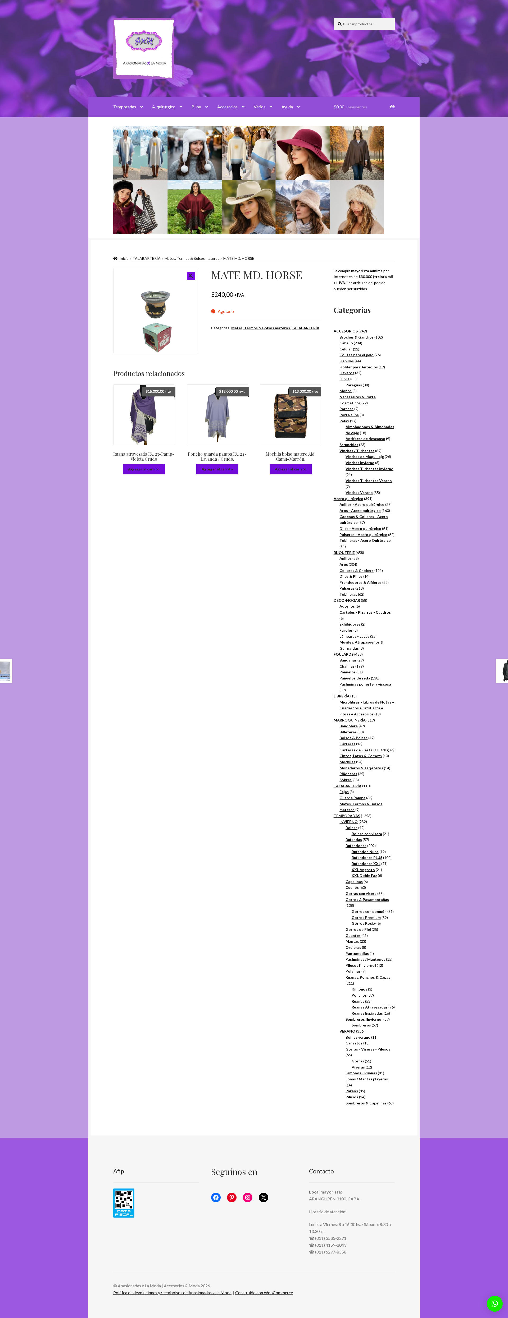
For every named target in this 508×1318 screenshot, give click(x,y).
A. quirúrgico (163, 106)
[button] (191, 276)
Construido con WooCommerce (264, 1292)
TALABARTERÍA (147, 258)
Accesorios (227, 106)
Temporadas (124, 106)
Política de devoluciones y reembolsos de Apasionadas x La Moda (172, 1292)
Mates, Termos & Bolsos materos (192, 258)
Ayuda (287, 106)
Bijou (196, 106)
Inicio (124, 258)
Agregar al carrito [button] (144, 469)
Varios (259, 106)
